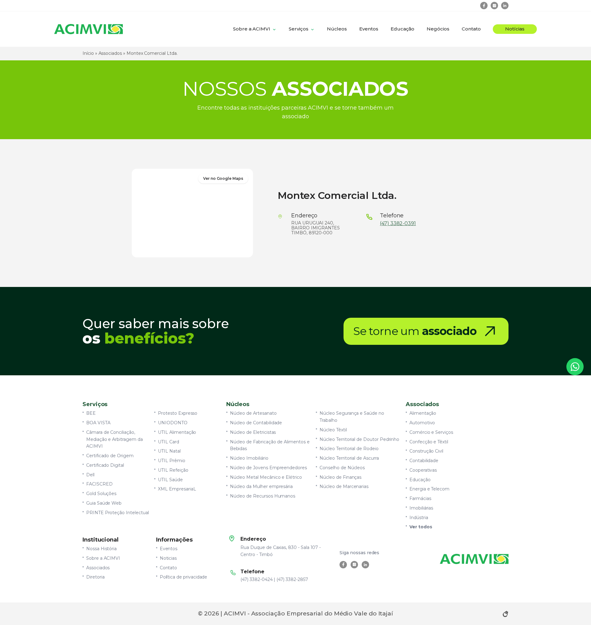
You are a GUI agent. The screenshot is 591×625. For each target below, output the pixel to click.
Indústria (418, 517)
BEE (91, 413)
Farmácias (420, 498)
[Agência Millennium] (505, 614)
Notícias (515, 29)
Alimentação (422, 413)
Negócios (438, 29)
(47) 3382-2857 (292, 579)
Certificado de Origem (110, 455)
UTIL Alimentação (177, 432)
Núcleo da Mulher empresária (261, 486)
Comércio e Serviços (431, 432)
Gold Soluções (101, 493)
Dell (90, 475)
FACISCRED (99, 484)
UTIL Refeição (173, 470)
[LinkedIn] (505, 5)
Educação (403, 29)
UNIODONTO (172, 422)
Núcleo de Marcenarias (344, 486)
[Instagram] (494, 5)
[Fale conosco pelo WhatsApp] (575, 366)
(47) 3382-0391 (398, 223)
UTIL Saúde (170, 479)
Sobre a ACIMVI (251, 29)
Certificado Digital (105, 465)
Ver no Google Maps (223, 178)
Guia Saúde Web (104, 503)
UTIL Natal (169, 451)
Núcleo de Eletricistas (253, 432)
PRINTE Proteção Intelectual (117, 512)
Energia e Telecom (429, 489)
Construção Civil (426, 451)
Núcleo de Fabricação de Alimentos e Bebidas (270, 445)
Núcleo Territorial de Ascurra (349, 458)
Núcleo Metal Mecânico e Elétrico (266, 477)
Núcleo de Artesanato (253, 413)
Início (88, 53)
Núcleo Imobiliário (249, 458)
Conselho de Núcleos (342, 467)
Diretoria (95, 577)
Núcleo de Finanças (340, 477)
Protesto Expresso (177, 413)
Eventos (368, 29)
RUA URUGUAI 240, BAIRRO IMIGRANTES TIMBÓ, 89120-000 (315, 228)
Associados (110, 53)
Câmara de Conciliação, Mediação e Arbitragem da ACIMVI (114, 439)
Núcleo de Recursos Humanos (263, 496)
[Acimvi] (88, 29)
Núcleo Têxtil (333, 430)
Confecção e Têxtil (428, 442)
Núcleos (337, 29)
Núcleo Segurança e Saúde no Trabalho (352, 416)
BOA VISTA (98, 422)
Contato (471, 29)
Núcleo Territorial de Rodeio (349, 448)
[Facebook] (484, 5)
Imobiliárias (421, 508)
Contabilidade (423, 460)
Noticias (168, 558)
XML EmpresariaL (177, 489)
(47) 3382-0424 (256, 579)
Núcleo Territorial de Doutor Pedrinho (359, 439)
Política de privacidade (183, 577)
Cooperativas (423, 470)
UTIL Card (168, 442)
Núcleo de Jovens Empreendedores (268, 467)
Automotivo (422, 422)
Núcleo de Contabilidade (256, 422)
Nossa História (101, 548)
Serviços (298, 29)
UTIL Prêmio (171, 460)
